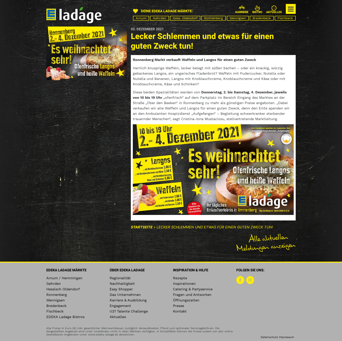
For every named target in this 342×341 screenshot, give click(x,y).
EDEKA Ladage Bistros (65, 317)
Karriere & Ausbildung (128, 300)
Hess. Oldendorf (185, 18)
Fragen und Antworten (192, 295)
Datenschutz (269, 337)
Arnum (141, 18)
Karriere (241, 12)
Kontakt (180, 311)
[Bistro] (257, 8)
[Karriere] (242, 7)
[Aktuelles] (274, 8)
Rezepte (180, 278)
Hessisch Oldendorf (63, 289)
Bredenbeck (262, 18)
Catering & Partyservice (193, 289)
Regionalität (120, 278)
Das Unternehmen (125, 295)
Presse (178, 306)
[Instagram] (250, 280)
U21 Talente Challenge (129, 311)
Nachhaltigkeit (122, 284)
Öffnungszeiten (186, 300)
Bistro (257, 12)
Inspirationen (184, 284)
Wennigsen (238, 18)
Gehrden (159, 18)
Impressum (286, 337)
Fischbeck (285, 18)
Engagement (120, 306)
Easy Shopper (121, 289)
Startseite (142, 227)
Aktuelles (274, 12)
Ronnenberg (213, 18)
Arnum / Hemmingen (64, 278)
